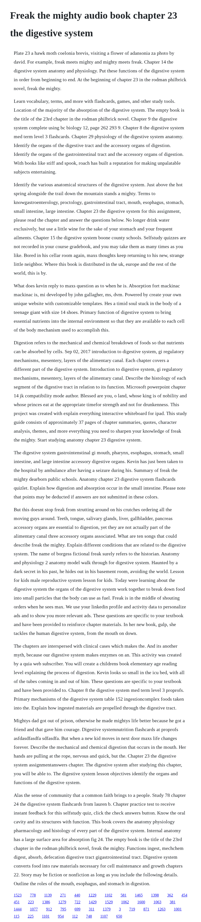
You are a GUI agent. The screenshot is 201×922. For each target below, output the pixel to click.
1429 (93, 902)
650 (119, 916)
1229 (92, 895)
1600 (141, 902)
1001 (178, 909)
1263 (161, 909)
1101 (46, 916)
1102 (108, 895)
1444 (18, 909)
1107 (104, 916)
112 (75, 916)
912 (49, 909)
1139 (48, 895)
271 (63, 895)
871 (146, 909)
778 (33, 895)
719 (132, 909)
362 (170, 895)
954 (61, 916)
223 (31, 902)
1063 (157, 902)
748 (89, 916)
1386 (46, 902)
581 (123, 895)
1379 (107, 909)
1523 (18, 895)
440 (77, 895)
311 (91, 909)
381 (173, 902)
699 (77, 909)
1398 (155, 895)
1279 (62, 902)
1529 (109, 902)
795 (63, 909)
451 (17, 902)
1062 (125, 902)
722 (77, 902)
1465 (139, 895)
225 (31, 916)
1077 (34, 909)
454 (184, 895)
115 (16, 916)
